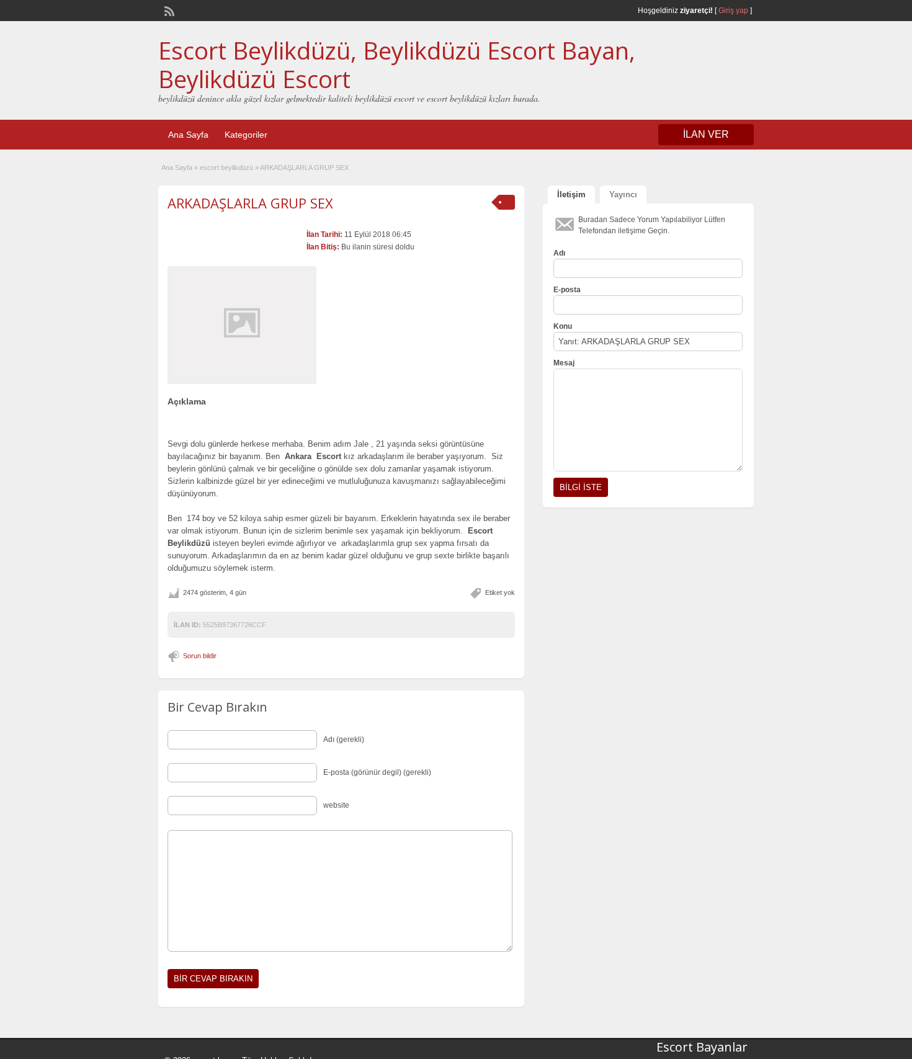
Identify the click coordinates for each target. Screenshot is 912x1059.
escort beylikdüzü (226, 167)
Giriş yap (733, 10)
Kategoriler (246, 135)
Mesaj (563, 363)
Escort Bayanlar (702, 1047)
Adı (559, 253)
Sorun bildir (200, 655)
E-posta (567, 289)
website (336, 805)
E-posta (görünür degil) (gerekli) (377, 772)
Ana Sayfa (188, 135)
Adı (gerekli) (343, 739)
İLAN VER (706, 134)
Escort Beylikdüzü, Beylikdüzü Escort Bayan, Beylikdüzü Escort (396, 64)
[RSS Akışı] (168, 10)
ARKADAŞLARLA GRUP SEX (250, 203)
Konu (562, 326)
